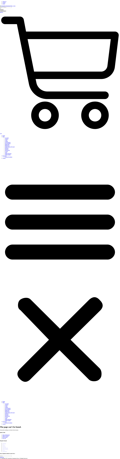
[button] (60, 280)
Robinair (6, 148)
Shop (3, 136)
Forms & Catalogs (8, 157)
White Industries (8, 153)
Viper (6, 152)
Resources (4, 155)
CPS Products (7, 142)
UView (6, 151)
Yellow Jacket (7, 154)
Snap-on (6, 149)
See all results (3, 11)
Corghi (6, 141)
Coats (6, 140)
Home (3, 135)
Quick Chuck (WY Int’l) (10, 146)
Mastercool (7, 145)
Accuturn (7, 137)
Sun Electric (7, 150)
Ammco (6, 139)
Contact (4, 158)
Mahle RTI (7, 144)
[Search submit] (0, 8)
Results (1, 9)
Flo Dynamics (8, 143)
